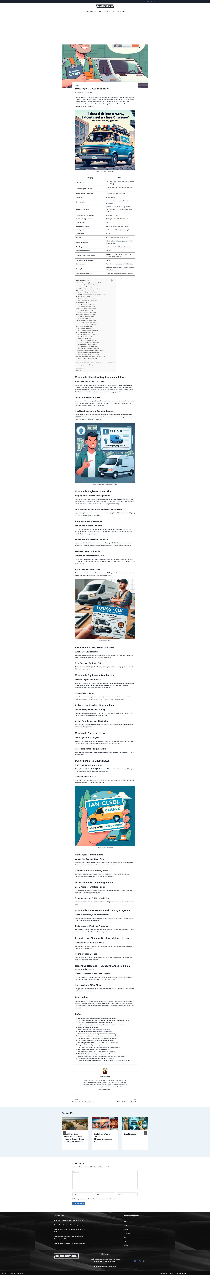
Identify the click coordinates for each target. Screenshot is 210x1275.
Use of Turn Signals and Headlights (89, 324)
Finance (100, 11)
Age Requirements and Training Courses (90, 288)
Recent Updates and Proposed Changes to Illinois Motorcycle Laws (96, 362)
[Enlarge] (76, 1255)
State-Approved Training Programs (90, 354)
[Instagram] (154, 1)
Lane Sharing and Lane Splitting (88, 322)
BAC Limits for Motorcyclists (87, 334)
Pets (117, 11)
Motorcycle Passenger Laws (85, 326)
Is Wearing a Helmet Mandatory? (88, 304)
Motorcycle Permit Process (87, 287)
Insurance (107, 11)
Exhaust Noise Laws (85, 318)
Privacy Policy (181, 1273)
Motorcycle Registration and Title (86, 290)
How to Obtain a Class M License (88, 285)
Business (93, 11)
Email (98, 1194)
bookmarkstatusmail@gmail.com (105, 1266)
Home (87, 11)
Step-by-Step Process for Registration (90, 292)
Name (75, 1194)
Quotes (122, 11)
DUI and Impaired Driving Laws (85, 332)
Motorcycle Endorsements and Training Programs (91, 350)
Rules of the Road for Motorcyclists (86, 320)
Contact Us (172, 1273)
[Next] (145, 1133)
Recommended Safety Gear (87, 306)
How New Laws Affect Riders (88, 366)
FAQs (79, 370)
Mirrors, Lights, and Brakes (87, 316)
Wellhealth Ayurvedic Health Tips (127, 1101)
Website (120, 1194)
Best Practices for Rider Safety (88, 312)
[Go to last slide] (64, 1133)
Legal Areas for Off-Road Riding (89, 346)
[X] (151, 1)
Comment (76, 1172)
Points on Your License (87, 360)
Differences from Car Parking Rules (90, 342)
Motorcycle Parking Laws (84, 338)
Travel (77, 85)
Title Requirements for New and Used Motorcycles (93, 294)
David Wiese (80, 92)
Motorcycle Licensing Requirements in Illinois (89, 283)
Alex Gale (68, 1144)
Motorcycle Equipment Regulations (86, 314)
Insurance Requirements (83, 296)
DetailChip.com (130, 1134)
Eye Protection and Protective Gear (86, 308)
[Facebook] (148, 1)
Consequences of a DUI (86, 336)
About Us (164, 1273)
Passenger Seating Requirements (89, 330)
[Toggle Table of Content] (112, 280)
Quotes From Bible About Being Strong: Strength (69, 1225)
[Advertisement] (105, 25)
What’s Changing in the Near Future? (90, 364)
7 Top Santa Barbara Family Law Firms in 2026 (68, 1220)
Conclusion (81, 368)
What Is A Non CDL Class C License (83, 1101)
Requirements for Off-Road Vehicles (90, 348)
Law (113, 11)
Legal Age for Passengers (87, 328)
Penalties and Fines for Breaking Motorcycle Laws (91, 356)
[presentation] (75, 1123)
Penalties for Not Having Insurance (89, 300)
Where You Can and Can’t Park (89, 340)
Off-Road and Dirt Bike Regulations (87, 344)
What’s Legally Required (86, 310)
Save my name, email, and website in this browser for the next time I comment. (95, 1199)
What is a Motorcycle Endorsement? (90, 352)
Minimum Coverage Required (87, 298)
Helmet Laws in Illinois (83, 302)
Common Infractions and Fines (89, 358)
